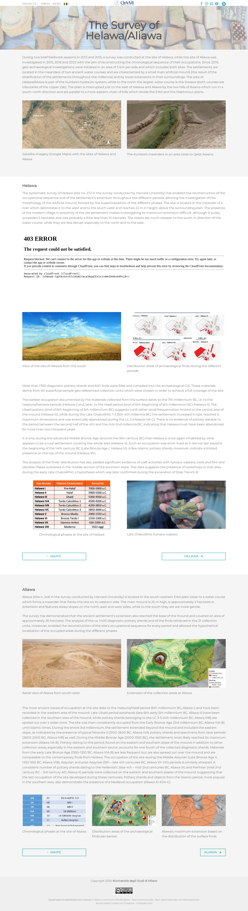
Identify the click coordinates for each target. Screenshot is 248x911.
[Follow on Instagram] (206, 4)
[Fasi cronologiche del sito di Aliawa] (54, 810)
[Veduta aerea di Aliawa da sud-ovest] (71, 663)
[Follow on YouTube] (216, 4)
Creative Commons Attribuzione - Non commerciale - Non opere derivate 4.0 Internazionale (145, 899)
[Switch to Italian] (65, 4)
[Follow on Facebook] (201, 4)
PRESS (45, 3)
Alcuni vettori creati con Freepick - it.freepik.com (124, 903)
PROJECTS (29, 3)
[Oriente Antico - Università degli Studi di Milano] (124, 3)
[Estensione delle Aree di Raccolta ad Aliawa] (176, 663)
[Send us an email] (211, 4)
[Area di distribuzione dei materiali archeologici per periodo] (124, 810)
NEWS (57, 3)
